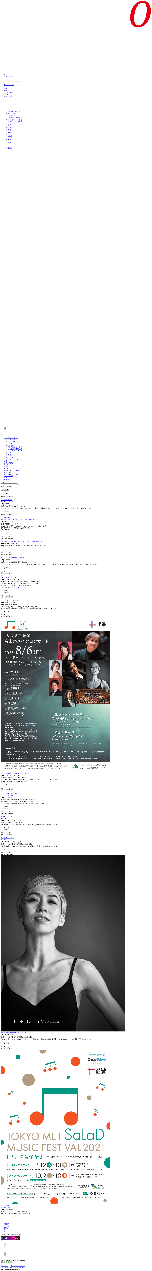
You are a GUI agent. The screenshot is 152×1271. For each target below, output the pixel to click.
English (6, 75)
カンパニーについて (14, 112)
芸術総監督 (11, 115)
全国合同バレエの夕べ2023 (9, 600)
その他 (10, 136)
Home (2, 486)
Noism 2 (10, 126)
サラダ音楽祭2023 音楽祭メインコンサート (15, 773)
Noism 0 (10, 123)
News (9, 147)
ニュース (7, 466)
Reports (10, 148)
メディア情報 (8, 92)
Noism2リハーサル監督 (15, 121)
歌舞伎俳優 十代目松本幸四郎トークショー (14, 1032)
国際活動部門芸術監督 (15, 117)
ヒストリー (11, 113)
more (89, 508)
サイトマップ (8, 78)
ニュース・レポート (10, 96)
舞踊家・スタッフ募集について (14, 470)
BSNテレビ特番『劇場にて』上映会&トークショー (17, 558)
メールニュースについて (12, 474)
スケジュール (8, 87)
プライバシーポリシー (18, 1266)
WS (9, 134)
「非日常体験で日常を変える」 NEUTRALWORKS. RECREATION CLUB (24, 541)
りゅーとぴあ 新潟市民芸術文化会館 (12, 1267)
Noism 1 (10, 124)
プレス (6, 94)
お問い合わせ (8, 76)
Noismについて (9, 85)
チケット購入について (11, 459)
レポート (7, 468)
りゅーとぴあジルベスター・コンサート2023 (15, 577)
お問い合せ (4, 1266)
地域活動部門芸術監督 (15, 119)
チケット (7, 88)
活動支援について (9, 472)
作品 (5, 90)
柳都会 (10, 132)
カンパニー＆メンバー (11, 438)
